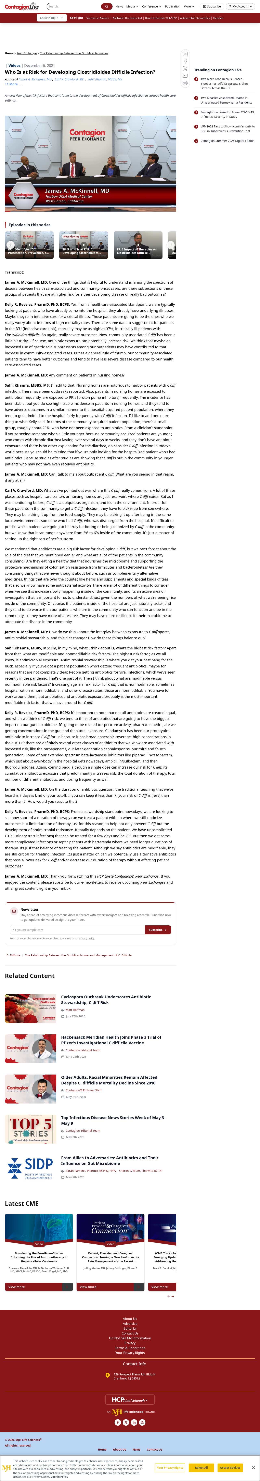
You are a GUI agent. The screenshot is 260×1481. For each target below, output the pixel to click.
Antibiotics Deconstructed (127, 18)
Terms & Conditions (130, 1348)
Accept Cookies (230, 1467)
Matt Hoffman (75, 1010)
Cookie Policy (59, 1477)
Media (130, 6)
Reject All (201, 1467)
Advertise (130, 1323)
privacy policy (86, 938)
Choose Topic (49, 18)
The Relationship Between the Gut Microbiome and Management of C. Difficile (78, 955)
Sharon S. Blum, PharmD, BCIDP (140, 1171)
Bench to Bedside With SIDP (161, 18)
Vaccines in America (98, 18)
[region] (130, 1468)
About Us (130, 1318)
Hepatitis (218, 18)
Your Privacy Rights (130, 1353)
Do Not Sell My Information (130, 1338)
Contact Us (130, 1333)
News (119, 6)
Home (9, 53)
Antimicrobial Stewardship (195, 18)
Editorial (130, 1328)
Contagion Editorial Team (83, 1050)
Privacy (130, 1343)
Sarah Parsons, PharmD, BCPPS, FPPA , (91, 1171)
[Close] (253, 1467)
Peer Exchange (27, 53)
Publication (172, 6)
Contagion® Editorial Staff (84, 1090)
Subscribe (155, 930)
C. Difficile (13, 955)
